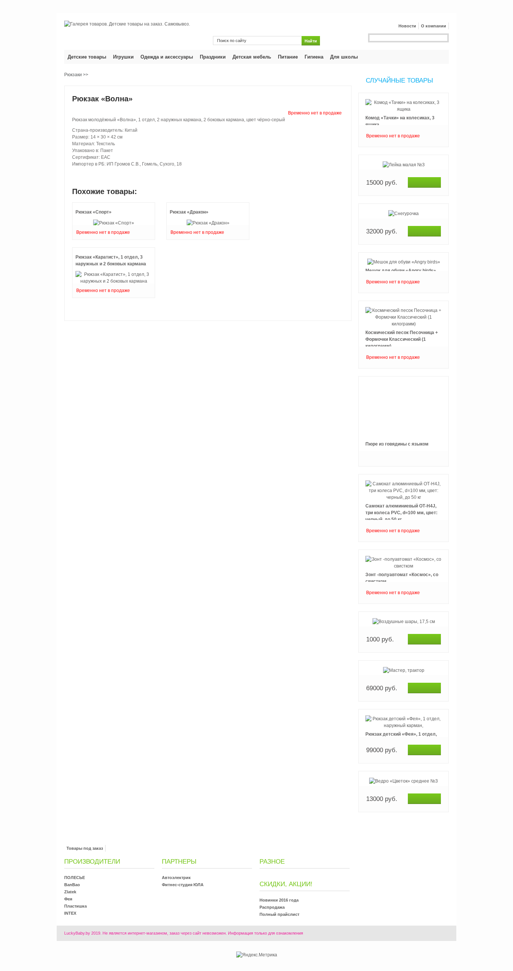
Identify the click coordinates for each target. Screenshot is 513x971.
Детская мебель (251, 57)
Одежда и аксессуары (166, 57)
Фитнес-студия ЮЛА (183, 884)
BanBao (72, 884)
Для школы (344, 57)
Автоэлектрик (176, 877)
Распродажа (272, 907)
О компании (433, 26)
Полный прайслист (279, 914)
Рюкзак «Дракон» (189, 212)
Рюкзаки (73, 74)
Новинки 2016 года (279, 900)
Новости (407, 26)
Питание (288, 57)
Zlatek (70, 892)
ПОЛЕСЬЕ (74, 877)
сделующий (403, 820)
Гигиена (314, 57)
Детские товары (87, 57)
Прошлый (403, 92)
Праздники (213, 57)
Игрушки (123, 57)
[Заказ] (424, 182)
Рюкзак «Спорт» (93, 212)
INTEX (70, 913)
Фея (68, 899)
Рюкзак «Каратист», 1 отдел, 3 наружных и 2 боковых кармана (110, 260)
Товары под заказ (84, 848)
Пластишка (75, 906)
